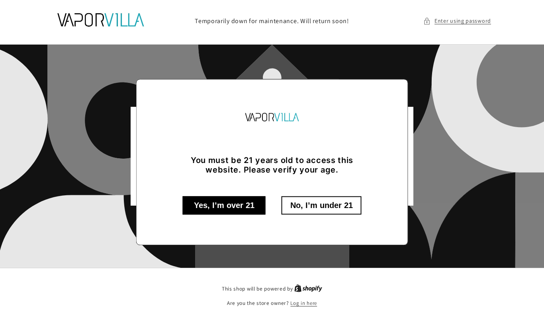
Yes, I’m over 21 (224, 205)
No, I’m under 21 (321, 205)
